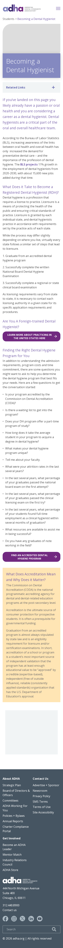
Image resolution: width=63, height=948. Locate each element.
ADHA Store (10, 870)
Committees (10, 800)
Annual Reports (13, 821)
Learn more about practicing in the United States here (29, 336)
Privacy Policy (41, 796)
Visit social (5, 919)
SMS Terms (40, 802)
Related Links (15, 87)
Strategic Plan (12, 785)
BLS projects (29, 164)
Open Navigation (58, 8)
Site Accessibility (43, 812)
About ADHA (11, 779)
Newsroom (40, 791)
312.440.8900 (11, 905)
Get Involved (11, 838)
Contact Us (40, 779)
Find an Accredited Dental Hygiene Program (29, 556)
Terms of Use (42, 807)
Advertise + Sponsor (46, 785)
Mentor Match (12, 855)
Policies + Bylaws (14, 816)
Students (8, 19)
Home (22, 8)
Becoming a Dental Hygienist (36, 19)
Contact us (10, 910)
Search (54, 929)
